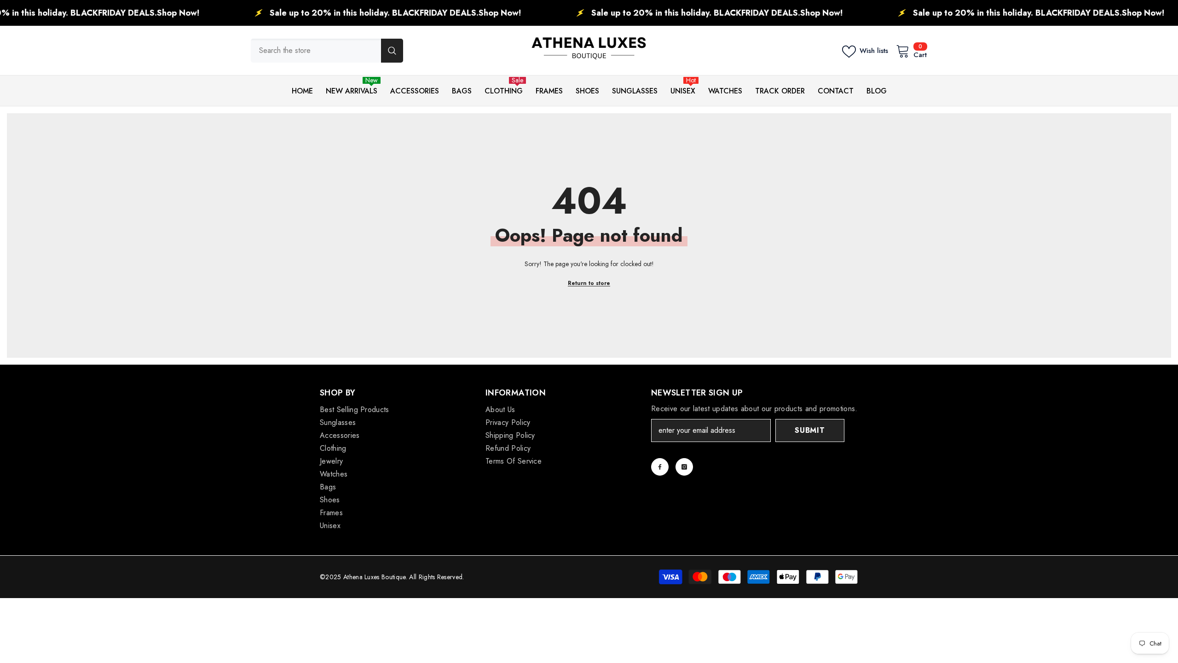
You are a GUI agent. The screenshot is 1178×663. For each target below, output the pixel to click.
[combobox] (316, 51)
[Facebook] (660, 467)
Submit (810, 430)
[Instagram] (684, 467)
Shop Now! (146, 13)
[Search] (327, 51)
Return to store (589, 283)
